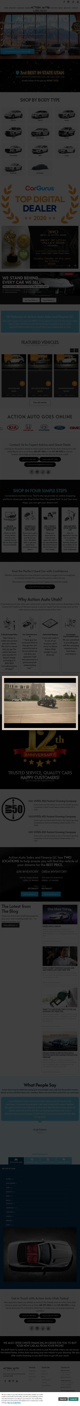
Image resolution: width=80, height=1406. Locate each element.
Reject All (63, 1399)
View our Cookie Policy (14, 1403)
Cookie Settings (51, 1399)
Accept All (73, 1399)
